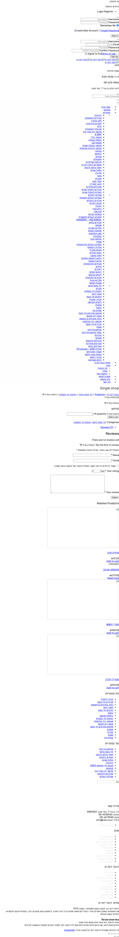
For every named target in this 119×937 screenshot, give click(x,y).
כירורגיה (109, 762)
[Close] (118, 17)
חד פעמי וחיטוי (99, 422)
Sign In (115, 36)
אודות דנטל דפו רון (104, 878)
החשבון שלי (107, 886)
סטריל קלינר (112, 679)
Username (113, 19)
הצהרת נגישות (106, 825)
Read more (113, 578)
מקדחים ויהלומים (105, 773)
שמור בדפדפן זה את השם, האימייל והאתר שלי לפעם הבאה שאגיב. (85, 466)
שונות (110, 735)
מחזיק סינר (113, 552)
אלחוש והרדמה (106, 749)
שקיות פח (108, 737)
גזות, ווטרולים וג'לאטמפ (102, 704)
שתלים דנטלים (106, 776)
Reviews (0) (107, 427)
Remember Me (108, 25)
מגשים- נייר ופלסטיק (103, 721)
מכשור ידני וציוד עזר (103, 771)
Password (113, 22)
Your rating (112, 471)
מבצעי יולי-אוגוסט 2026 (101, 765)
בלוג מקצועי (107, 880)
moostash (69, 930)
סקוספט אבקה (111, 569)
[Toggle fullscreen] (112, 933)
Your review (112, 492)
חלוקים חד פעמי (105, 710)
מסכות (110, 729)
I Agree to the (94, 53)
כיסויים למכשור (106, 715)
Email (116, 44)
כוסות (110, 713)
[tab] (56, 427)
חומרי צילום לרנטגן (104, 754)
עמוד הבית (108, 872)
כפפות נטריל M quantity (106, 414)
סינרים (110, 732)
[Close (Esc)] (118, 933)
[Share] (115, 933)
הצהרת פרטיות (106, 897)
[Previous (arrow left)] (118, 936)
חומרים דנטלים (106, 757)
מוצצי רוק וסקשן (105, 724)
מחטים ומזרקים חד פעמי (101, 726)
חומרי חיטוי (108, 707)
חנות (111, 883)
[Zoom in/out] (109, 933)
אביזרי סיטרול (107, 699)
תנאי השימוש (107, 894)
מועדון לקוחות (106, 889)
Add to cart (113, 417)
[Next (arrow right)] (115, 936)
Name (115, 455)
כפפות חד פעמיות (82, 422)
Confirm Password (109, 50)
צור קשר (109, 891)
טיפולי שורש (107, 760)
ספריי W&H (112, 624)
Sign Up (114, 57)
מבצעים (109, 768)
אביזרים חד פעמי (105, 702)
